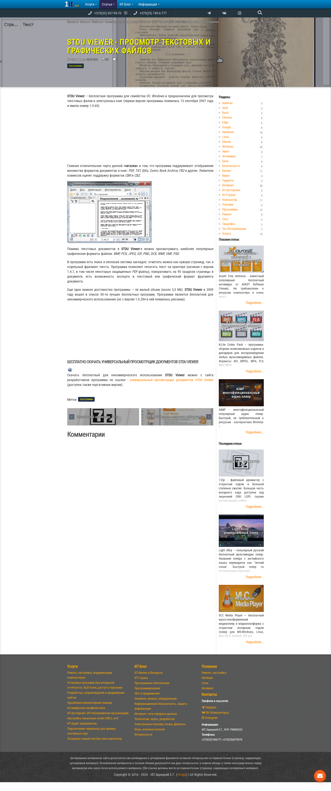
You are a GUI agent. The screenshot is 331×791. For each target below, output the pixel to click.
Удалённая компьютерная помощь (89, 702)
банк (225, 161)
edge (225, 122)
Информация (147, 4)
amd (225, 108)
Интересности (143, 734)
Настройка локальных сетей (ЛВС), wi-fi (92, 718)
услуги (226, 233)
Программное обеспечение (151, 683)
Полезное (209, 666)
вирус (226, 175)
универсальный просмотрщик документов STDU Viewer (171, 380)
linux (225, 137)
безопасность (231, 166)
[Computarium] (209, 13)
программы (230, 209)
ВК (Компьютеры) (217, 712)
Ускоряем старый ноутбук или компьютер (94, 738)
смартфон (228, 224)
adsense (227, 103)
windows (227, 146)
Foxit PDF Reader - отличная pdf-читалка (175, 417)
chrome (227, 117)
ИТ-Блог (125, 4)
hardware (228, 132)
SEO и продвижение (147, 693)
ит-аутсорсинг (231, 190)
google (226, 127)
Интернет (208, 688)
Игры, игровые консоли (149, 729)
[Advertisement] (140, 136)
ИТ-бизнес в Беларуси (148, 672)
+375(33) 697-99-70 (107, 13)
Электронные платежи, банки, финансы (159, 724)
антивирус (229, 156)
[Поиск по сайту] (259, 12)
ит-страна (228, 195)
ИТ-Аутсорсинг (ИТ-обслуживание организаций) (98, 713)
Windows (207, 678)
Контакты (209, 694)
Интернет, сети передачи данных (155, 714)
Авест (226, 151)
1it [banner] (72, 4)
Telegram (210, 707)
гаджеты (228, 180)
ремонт (227, 214)
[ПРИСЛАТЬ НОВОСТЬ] (320, 776)
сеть (225, 219)
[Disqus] (140, 490)
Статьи (107, 4)
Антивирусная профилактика (86, 708)
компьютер (229, 200)
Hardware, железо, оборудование (155, 698)
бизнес (226, 170)
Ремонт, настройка (214, 672)
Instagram (211, 718)
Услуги (89, 4)
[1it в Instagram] (240, 13)
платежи (227, 204)
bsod (225, 112)
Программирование (147, 688)
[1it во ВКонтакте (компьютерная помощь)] (224, 13)
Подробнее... (255, 303)
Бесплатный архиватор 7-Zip (97, 417)
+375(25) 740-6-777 (153, 13)
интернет (228, 185)
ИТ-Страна (141, 678)
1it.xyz (181, 775)
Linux (205, 683)
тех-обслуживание (234, 229)
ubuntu (226, 141)
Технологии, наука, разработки (154, 719)
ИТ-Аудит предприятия (82, 723)
